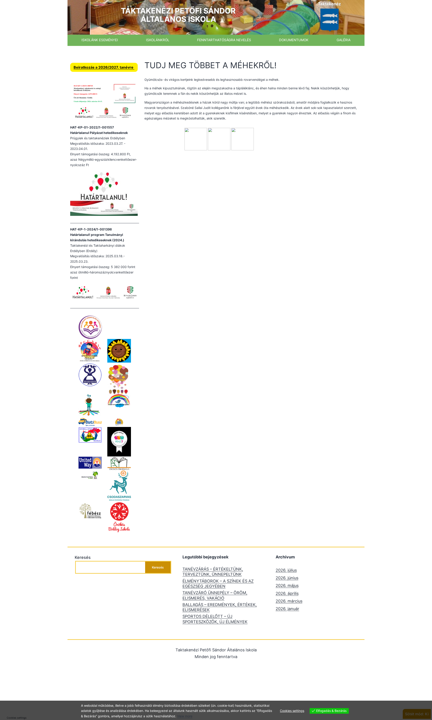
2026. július (286, 570)
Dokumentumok (293, 40)
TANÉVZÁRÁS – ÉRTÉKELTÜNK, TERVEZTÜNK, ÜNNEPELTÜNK (212, 572)
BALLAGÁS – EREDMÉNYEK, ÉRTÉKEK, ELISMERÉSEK (219, 607)
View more (184, 716)
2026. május (287, 585)
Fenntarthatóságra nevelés (224, 40)
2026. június (287, 578)
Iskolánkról (157, 40)
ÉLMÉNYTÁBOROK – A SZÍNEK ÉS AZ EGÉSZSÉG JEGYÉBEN (218, 584)
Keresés (83, 557)
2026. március (289, 601)
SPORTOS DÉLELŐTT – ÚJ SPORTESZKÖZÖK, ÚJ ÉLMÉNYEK (215, 619)
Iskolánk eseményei (99, 40)
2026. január (287, 608)
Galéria (344, 40)
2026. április (287, 593)
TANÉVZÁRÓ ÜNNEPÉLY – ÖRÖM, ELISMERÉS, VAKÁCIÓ (214, 595)
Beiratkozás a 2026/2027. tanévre (104, 67)
